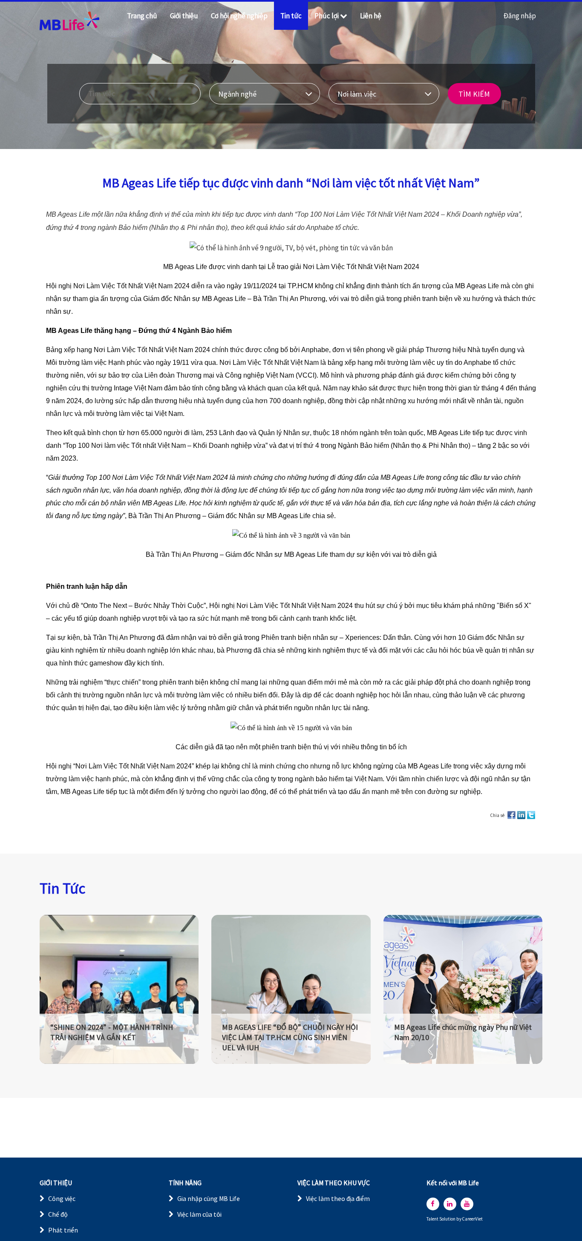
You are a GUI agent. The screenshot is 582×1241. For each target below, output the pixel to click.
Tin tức (291, 15)
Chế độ (58, 1214)
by (459, 1219)
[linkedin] (450, 1204)
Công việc (61, 1198)
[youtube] (467, 1204)
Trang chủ (142, 15)
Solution (447, 1219)
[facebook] (432, 1204)
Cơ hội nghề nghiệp (239, 15)
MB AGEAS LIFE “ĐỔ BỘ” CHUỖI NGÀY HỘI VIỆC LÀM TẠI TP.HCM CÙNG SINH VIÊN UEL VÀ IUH (290, 1037)
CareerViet (472, 1219)
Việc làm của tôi (199, 1214)
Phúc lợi (326, 15)
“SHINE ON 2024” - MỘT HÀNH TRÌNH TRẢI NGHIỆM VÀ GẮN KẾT (111, 1032)
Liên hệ (370, 15)
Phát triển (63, 1230)
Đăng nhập (520, 15)
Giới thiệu (184, 15)
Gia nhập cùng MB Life (208, 1198)
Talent (432, 1219)
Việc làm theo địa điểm (338, 1198)
